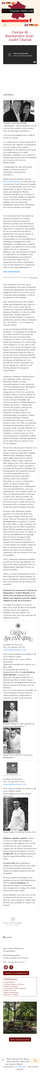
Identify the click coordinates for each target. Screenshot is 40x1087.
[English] (25, 25)
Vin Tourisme (20, 1066)
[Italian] (34, 25)
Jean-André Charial (11, 271)
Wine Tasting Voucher (20, 1039)
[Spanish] (37, 25)
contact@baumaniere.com (14, 650)
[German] (31, 25)
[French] (28, 25)
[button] (5, 1018)
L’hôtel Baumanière (11, 181)
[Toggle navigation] (5, 25)
